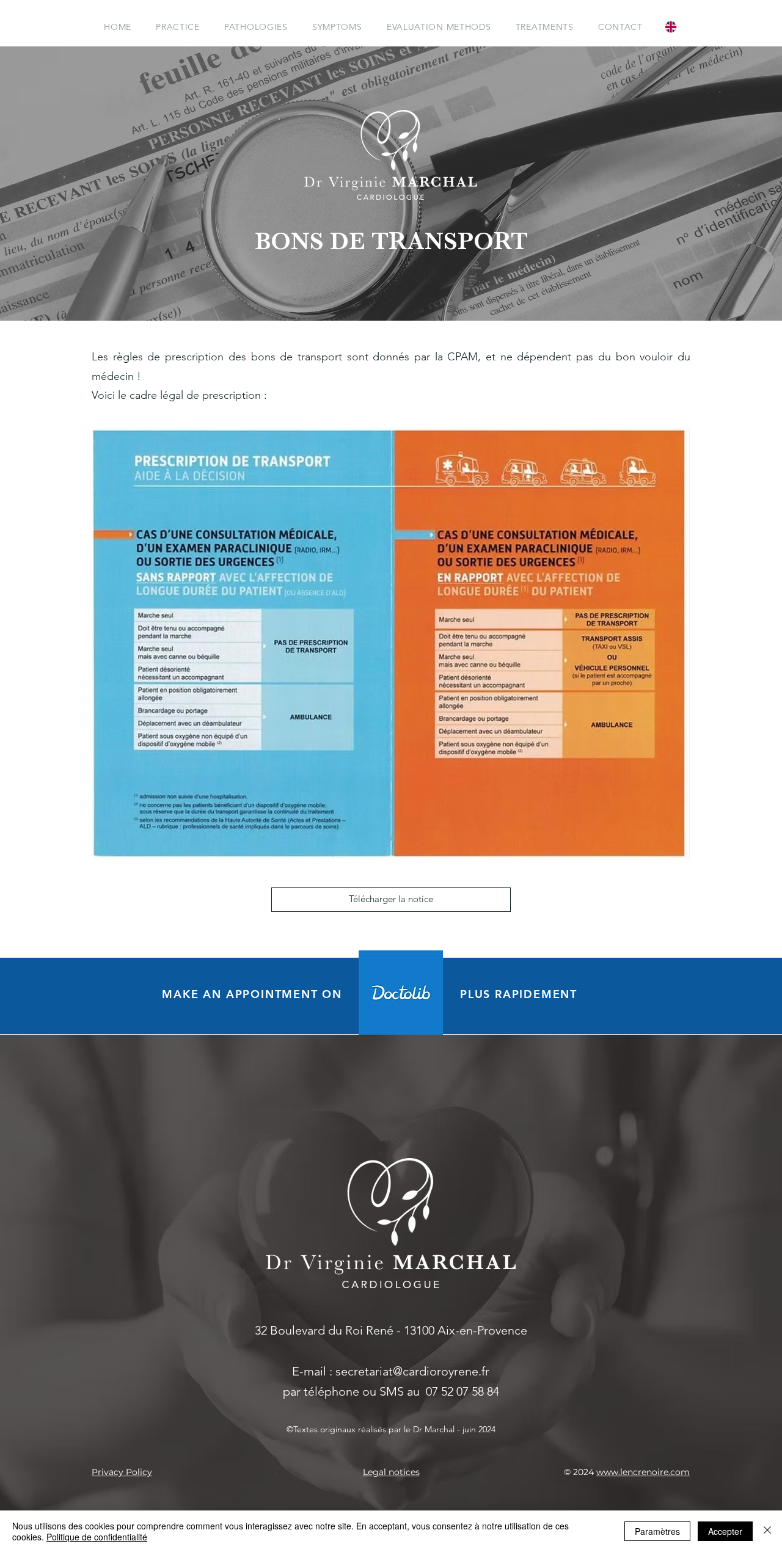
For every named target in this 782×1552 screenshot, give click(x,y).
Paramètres (657, 1531)
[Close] (767, 1531)
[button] (256, 26)
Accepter (725, 1531)
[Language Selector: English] (677, 26)
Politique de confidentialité (96, 1537)
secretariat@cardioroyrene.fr (412, 1371)
